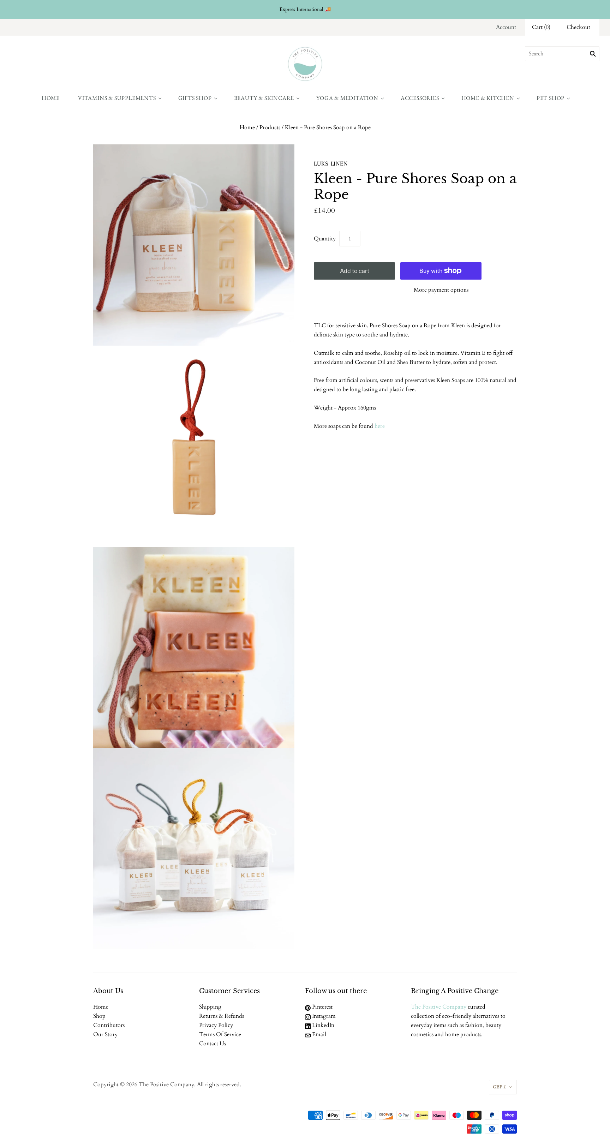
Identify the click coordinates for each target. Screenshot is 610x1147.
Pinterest (322, 1007)
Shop (99, 1016)
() (541, 27)
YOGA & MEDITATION (347, 98)
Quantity (325, 239)
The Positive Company (438, 1007)
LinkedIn (322, 1025)
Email (318, 1034)
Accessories (420, 98)
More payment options (441, 290)
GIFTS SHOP (195, 98)
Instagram (323, 1016)
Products (269, 127)
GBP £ (499, 1087)
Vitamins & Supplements (117, 98)
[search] (562, 53)
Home (51, 98)
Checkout (578, 27)
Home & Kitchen (487, 98)
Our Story (105, 1034)
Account (506, 27)
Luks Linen (331, 163)
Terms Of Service (220, 1034)
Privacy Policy (216, 1025)
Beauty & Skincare (264, 98)
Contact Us (212, 1043)
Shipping (210, 1007)
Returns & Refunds (221, 1016)
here (380, 426)
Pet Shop (550, 98)
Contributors (109, 1025)
